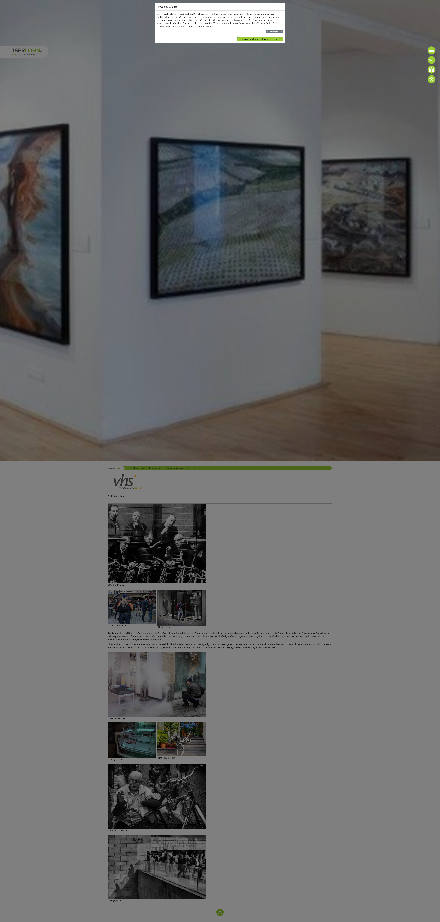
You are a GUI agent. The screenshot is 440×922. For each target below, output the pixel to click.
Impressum (206, 26)
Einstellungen (272, 31)
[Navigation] (431, 50)
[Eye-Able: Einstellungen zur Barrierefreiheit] (431, 79)
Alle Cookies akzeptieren (271, 39)
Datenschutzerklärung (175, 26)
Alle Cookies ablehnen (248, 39)
